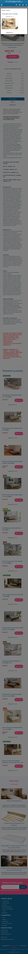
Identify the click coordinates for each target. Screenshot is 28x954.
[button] (19, 4)
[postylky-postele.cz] (14, 1)
